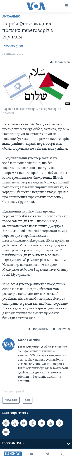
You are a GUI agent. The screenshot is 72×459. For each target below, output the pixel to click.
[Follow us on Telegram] (41, 423)
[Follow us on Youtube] (23, 423)
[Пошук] (62, 454)
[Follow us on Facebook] (6, 423)
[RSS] (50, 423)
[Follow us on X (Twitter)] (14, 423)
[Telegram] (47, 454)
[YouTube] (31, 454)
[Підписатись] (6, 432)
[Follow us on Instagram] (32, 423)
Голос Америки (12, 46)
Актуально (11, 16)
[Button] (60, 62)
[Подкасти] (59, 423)
